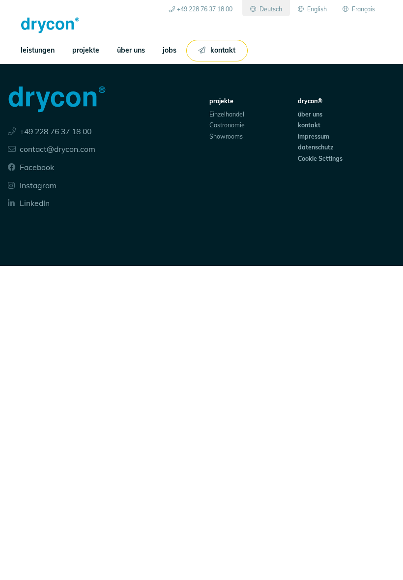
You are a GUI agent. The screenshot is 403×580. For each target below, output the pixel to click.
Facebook (36, 167)
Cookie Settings (320, 158)
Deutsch (270, 9)
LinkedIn (34, 203)
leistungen (38, 50)
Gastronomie (227, 125)
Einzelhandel (226, 114)
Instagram (37, 185)
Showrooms (226, 136)
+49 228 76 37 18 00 (204, 9)
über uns (131, 50)
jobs (169, 50)
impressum (313, 136)
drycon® (310, 101)
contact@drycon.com (57, 149)
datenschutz (315, 147)
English (316, 9)
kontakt (222, 50)
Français (362, 9)
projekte (85, 50)
